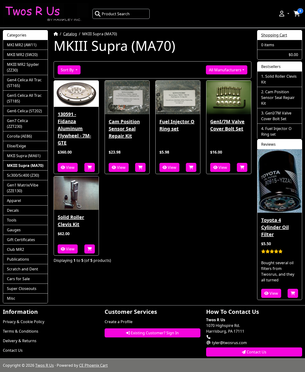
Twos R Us (44, 365)
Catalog (70, 33)
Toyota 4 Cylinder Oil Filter (275, 227)
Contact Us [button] (256, 352)
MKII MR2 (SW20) (22, 54)
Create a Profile (118, 321)
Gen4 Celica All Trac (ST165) (24, 82)
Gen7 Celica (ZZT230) (17, 123)
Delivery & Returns (19, 340)
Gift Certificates (21, 239)
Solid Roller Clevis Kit (71, 220)
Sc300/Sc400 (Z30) (23, 175)
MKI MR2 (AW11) (21, 44)
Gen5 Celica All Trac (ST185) (24, 98)
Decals (13, 210)
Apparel (14, 200)
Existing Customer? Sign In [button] (154, 333)
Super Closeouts (21, 288)
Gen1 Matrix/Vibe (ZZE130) (22, 187)
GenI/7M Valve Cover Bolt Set (227, 125)
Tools (11, 220)
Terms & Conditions (20, 331)
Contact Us (13, 350)
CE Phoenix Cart (93, 365)
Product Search (116, 13)
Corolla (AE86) (19, 136)
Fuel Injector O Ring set (176, 125)
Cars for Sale (18, 278)
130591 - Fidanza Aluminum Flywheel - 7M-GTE (74, 128)
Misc (11, 298)
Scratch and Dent (22, 269)
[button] (283, 13)
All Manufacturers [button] (225, 69)
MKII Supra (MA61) (24, 155)
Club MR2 (15, 249)
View (70, 167)
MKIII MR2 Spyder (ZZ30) (23, 67)
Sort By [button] (68, 69)
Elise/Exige (16, 146)
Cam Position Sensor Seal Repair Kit (124, 128)
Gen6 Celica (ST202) (24, 111)
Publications (18, 259)
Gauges (14, 229)
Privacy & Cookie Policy (23, 321)
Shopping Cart (274, 35)
